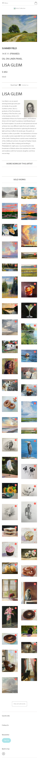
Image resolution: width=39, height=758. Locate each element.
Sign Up (6, 740)
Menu (6, 3)
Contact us (25, 85)
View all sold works (19, 704)
